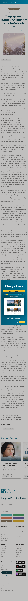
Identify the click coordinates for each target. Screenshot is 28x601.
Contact (5, 322)
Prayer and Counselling (13, 322)
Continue (22, 322)
